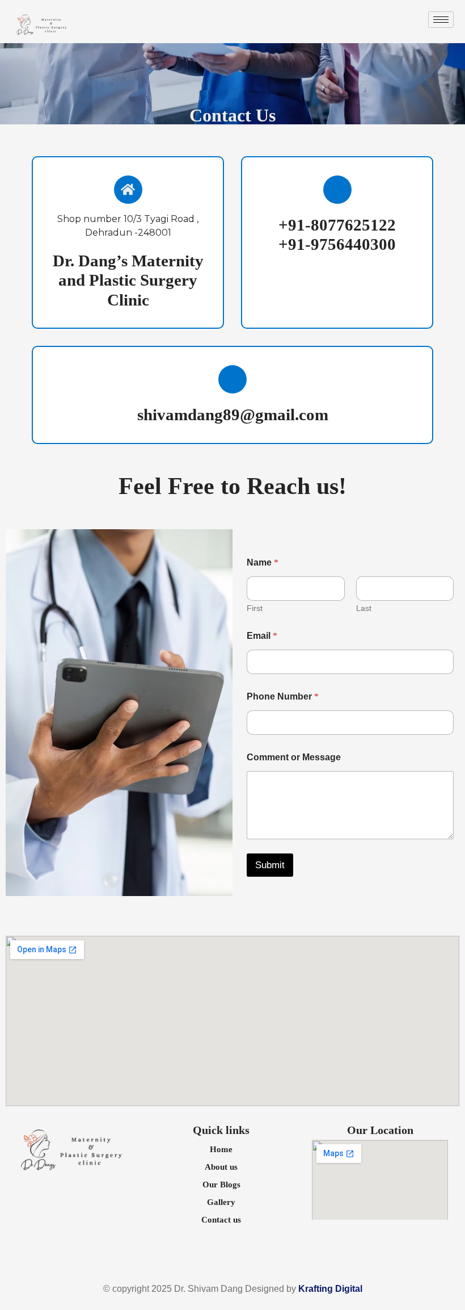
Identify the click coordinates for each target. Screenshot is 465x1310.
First (255, 608)
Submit (270, 865)
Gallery (221, 1202)
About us (221, 1166)
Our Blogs (221, 1184)
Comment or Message (294, 757)
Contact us (221, 1219)
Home (221, 1149)
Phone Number (283, 696)
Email (262, 636)
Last (363, 608)
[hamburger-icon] (441, 19)
